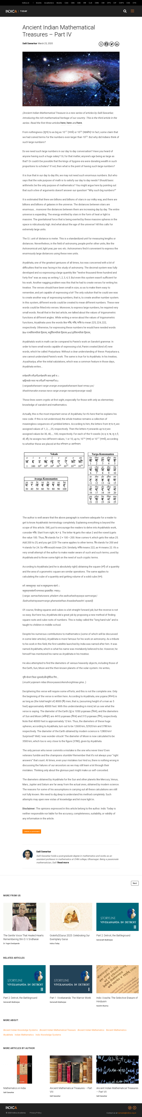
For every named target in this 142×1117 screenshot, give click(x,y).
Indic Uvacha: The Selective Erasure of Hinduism (117, 999)
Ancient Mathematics (116, 1030)
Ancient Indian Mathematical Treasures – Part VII (117, 1090)
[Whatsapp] (101, 44)
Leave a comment (32, 831)
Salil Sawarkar (43, 851)
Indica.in (25, 3)
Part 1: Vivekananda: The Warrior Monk (70, 997)
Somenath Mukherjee (104, 940)
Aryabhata (8, 1034)
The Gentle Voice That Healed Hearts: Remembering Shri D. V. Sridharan (23, 937)
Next (135, 883)
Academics (49, 3)
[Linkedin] (117, 44)
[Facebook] (106, 44)
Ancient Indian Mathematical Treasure (58, 1030)
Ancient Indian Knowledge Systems (20, 1030)
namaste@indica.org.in (127, 1113)
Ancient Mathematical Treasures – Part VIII (71, 1090)
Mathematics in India (14, 1088)
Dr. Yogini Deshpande (11, 944)
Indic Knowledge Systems (48, 1034)
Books (59, 3)
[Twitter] (111, 44)
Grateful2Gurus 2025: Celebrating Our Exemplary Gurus (70, 937)
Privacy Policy (35, 1113)
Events (38, 3)
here (63, 122)
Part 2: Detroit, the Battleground (113, 935)
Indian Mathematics (24, 1034)
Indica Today (54, 944)
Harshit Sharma (102, 1006)
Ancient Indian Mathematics (91, 1030)
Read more (63, 862)
